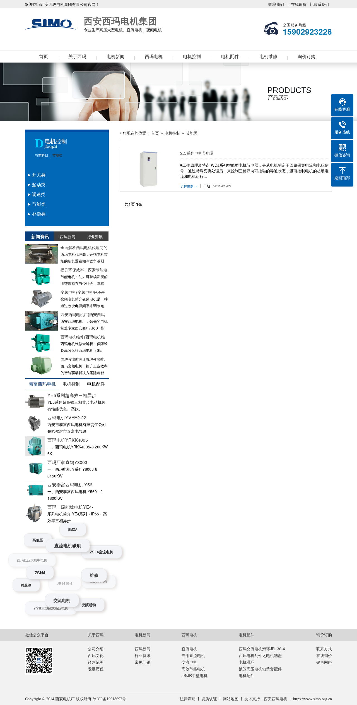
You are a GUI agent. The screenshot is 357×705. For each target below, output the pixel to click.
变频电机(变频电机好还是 (83, 292)
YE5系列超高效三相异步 (71, 395)
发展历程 (95, 668)
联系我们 (321, 4)
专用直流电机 (193, 655)
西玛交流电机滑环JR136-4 (262, 648)
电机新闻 (115, 56)
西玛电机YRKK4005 (67, 440)
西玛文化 (95, 655)
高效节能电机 (193, 668)
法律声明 (188, 699)
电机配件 (230, 56)
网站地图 (230, 699)
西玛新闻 (142, 648)
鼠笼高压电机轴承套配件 (260, 668)
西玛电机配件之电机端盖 (260, 655)
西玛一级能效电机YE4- (70, 507)
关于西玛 (77, 56)
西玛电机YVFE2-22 (66, 417)
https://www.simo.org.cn (312, 699)
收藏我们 (276, 4)
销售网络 (324, 662)
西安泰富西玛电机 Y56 (69, 484)
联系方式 (324, 648)
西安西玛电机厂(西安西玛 (83, 314)
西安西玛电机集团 (51, 24)
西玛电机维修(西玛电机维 (83, 337)
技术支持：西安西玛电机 (265, 699)
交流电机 (189, 662)
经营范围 (95, 662)
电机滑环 (246, 662)
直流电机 (189, 648)
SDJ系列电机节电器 (197, 153)
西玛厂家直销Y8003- (68, 462)
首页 (43, 56)
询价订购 (306, 56)
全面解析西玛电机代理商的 (84, 247)
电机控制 (192, 56)
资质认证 (209, 699)
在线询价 (299, 4)
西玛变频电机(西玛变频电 (83, 359)
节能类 (57, 155)
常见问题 (142, 662)
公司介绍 (95, 648)
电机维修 (268, 56)
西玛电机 (154, 56)
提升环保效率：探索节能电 (84, 270)
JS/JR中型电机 (195, 675)
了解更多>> (188, 185)
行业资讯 (142, 655)
